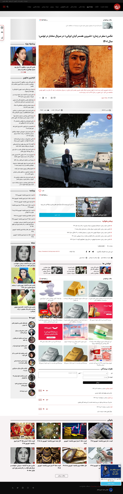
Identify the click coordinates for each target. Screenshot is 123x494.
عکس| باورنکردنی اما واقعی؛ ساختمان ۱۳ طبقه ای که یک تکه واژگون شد (24, 122)
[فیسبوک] (86, 252)
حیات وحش (45, 7)
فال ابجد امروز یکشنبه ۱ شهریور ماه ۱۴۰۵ (24, 202)
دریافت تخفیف (110, 484)
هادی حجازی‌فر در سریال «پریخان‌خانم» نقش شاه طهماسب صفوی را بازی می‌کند (24, 140)
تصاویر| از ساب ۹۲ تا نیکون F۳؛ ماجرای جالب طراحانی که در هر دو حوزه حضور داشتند (23, 156)
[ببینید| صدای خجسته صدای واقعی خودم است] (31, 362)
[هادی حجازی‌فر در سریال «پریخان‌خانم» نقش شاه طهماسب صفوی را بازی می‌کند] (31, 332)
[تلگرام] (93, 252)
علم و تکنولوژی (65, 7)
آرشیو (15, 1)
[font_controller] (46, 98)
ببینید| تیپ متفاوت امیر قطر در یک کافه (24, 160)
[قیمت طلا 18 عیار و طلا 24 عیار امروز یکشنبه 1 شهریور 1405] (22, 431)
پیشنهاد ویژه (30, 43)
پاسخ (40, 390)
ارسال (97, 383)
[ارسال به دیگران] (54, 98)
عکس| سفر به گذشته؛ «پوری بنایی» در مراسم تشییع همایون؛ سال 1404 (23, 286)
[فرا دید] (117, 7)
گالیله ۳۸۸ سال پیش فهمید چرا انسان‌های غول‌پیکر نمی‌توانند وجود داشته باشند (23, 145)
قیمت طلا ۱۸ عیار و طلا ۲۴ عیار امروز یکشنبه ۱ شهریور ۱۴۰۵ (23, 206)
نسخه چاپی (82, 258)
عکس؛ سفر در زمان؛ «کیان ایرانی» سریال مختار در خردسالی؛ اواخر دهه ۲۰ (92, 229)
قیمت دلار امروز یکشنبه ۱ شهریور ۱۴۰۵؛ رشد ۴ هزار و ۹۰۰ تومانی (23, 211)
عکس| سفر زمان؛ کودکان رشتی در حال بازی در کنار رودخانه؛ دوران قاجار (23, 150)
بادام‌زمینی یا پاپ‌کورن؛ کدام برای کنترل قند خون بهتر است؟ (23, 127)
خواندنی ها (106, 263)
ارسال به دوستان (93, 258)
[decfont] (40, 98)
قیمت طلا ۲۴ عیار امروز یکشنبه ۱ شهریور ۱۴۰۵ (23, 219)
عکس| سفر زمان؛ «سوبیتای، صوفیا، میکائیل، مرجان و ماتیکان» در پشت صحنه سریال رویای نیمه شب (23, 134)
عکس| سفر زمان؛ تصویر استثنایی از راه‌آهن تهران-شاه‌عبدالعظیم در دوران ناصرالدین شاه (23, 112)
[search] (7, 7)
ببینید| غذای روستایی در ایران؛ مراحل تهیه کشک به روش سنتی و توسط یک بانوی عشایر (22, 117)
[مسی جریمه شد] (31, 392)
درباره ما (25, 1)
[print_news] (51, 98)
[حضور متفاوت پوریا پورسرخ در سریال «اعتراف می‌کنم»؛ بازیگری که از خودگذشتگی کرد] (31, 347)
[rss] (12, 488)
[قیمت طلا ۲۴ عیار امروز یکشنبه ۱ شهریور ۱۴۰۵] (48, 455)
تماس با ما (20, 1)
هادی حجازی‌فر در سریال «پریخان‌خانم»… (21, 332)
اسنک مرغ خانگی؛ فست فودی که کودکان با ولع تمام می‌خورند (23, 90)
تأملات (96, 7)
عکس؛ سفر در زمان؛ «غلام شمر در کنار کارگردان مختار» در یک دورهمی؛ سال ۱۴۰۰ (91, 236)
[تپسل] (40, 195)
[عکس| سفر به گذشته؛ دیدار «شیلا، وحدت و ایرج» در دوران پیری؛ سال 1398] (81, 270)
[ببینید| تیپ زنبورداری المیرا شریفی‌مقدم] (31, 385)
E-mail (110, 377)
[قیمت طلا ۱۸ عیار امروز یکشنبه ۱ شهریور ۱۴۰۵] (74, 431)
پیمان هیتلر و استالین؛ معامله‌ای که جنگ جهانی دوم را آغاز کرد (46, 270)
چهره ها (32, 317)
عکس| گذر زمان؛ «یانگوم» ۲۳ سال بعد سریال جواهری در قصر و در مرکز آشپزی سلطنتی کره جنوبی (22, 84)
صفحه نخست (104, 7)
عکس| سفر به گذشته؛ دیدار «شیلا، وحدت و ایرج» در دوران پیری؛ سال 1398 (70, 271)
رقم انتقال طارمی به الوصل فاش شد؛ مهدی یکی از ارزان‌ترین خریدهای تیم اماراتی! (23, 101)
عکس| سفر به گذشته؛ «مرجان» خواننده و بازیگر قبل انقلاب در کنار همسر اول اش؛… (24, 265)
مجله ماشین (36, 7)
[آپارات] (23, 488)
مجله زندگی (74, 7)
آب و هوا (11, 1)
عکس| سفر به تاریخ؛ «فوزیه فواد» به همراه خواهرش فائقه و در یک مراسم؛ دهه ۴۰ (23, 164)
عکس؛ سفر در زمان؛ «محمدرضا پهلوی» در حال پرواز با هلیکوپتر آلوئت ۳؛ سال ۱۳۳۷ (90, 239)
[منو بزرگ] (4, 7)
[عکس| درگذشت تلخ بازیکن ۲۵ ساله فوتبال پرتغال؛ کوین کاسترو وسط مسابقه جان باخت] (31, 377)
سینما (57, 7)
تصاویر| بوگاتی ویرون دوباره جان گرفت (24, 169)
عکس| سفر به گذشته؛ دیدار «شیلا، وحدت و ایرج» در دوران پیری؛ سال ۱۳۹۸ (23, 96)
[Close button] (120, 463)
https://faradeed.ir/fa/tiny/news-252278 (49, 251)
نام (112, 373)
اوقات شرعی (5, 1)
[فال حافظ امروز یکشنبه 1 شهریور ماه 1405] (74, 455)
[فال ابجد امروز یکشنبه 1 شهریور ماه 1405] (48, 431)
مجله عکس (82, 7)
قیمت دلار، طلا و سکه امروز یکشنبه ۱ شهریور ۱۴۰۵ (23, 231)
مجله (33, 243)
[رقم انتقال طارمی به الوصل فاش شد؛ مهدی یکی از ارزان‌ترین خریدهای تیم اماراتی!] (31, 324)
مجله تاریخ (90, 7)
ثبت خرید (57, 215)
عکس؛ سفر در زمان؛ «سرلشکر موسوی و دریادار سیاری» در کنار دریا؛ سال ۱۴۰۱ (91, 226)
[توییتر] (89, 252)
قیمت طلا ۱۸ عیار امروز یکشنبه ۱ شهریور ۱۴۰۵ (23, 198)
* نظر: (79, 373)
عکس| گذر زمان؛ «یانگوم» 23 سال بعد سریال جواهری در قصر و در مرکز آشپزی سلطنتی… (94, 272)
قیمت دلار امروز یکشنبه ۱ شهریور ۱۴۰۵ (24, 195)
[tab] (25, 72)
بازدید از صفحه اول (105, 258)
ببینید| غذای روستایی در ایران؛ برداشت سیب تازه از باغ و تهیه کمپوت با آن (23, 184)
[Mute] (80, 216)
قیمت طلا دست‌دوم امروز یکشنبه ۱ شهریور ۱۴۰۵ (23, 236)
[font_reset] (43, 98)
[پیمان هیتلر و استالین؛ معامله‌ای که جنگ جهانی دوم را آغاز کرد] (57, 270)
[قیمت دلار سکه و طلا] (2, 28)
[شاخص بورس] (2, 38)
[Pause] (78, 216)
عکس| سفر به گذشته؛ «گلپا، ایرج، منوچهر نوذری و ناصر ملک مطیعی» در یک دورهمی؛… (24, 309)
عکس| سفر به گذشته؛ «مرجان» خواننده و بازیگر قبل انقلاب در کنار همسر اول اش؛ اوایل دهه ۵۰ (23, 224)
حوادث (29, 7)
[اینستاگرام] (28, 488)
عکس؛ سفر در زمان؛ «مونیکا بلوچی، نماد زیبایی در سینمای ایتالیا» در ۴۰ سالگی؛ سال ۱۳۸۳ (88, 233)
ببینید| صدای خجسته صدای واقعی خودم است (20, 362)
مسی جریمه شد (23, 391)
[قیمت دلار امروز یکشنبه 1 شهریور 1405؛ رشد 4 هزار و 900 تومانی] (100, 455)
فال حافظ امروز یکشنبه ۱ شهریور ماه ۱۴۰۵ (24, 216)
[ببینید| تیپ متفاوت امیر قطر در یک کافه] (31, 339)
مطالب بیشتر (61, 476)
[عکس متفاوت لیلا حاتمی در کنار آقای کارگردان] (31, 355)
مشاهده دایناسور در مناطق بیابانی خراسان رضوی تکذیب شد (23, 173)
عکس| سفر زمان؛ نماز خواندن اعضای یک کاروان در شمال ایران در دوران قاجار (24, 178)
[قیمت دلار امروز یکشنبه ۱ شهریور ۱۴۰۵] (100, 431)
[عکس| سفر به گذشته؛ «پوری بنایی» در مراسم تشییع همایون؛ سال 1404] (23, 276)
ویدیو (52, 7)
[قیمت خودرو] (2, 32)
